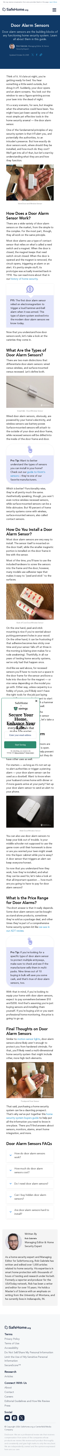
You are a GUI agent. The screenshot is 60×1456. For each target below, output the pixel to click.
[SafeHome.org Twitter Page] (21, 1418)
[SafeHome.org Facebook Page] (14, 1418)
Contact (9, 1392)
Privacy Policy (12, 1339)
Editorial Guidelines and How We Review (27, 1401)
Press (7, 1405)
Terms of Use (11, 1343)
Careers (8, 1396)
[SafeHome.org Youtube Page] (7, 1418)
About (8, 1387)
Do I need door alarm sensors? (31, 1184)
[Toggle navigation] (54, 9)
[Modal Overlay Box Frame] (20, 728)
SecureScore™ (12, 1365)
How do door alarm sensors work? (29, 1155)
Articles (8, 1376)
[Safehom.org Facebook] (36, 55)
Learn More (53, 2)
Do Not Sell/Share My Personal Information (28, 1352)
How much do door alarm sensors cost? (28, 1170)
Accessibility (11, 1348)
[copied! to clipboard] (41, 55)
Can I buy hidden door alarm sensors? (30, 1197)
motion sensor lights (28, 1039)
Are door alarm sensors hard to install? (31, 1212)
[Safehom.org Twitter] (33, 55)
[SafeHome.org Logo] (15, 9)
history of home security (24, 279)
